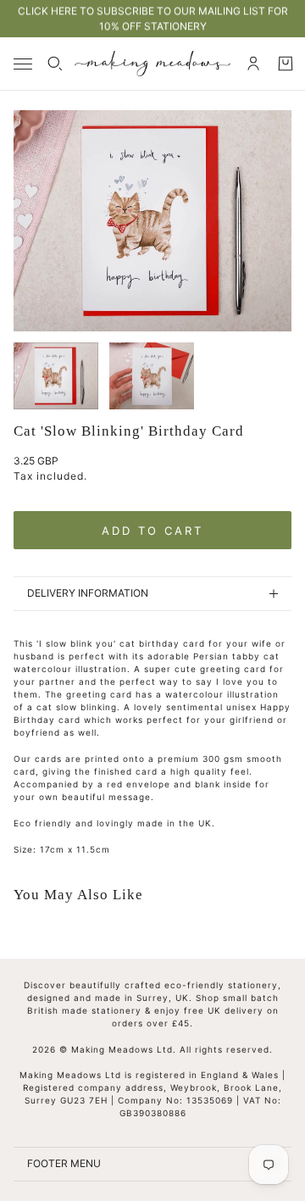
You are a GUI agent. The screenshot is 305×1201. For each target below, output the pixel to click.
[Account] (253, 63)
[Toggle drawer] (23, 64)
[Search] (55, 63)
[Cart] (285, 63)
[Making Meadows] (152, 63)
